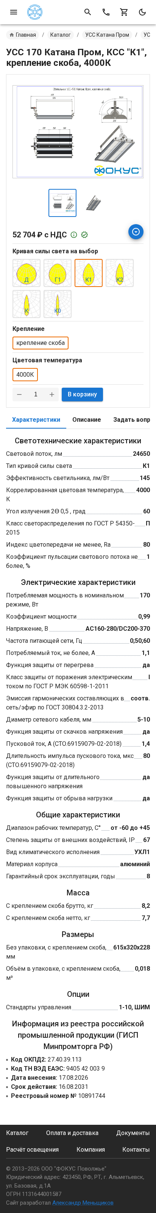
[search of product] (87, 12)
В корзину (82, 394)
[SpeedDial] (136, 231)
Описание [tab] (86, 419)
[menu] (13, 12)
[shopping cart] (124, 12)
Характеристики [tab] (36, 419)
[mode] (142, 12)
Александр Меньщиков (83, 1202)
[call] (106, 12)
